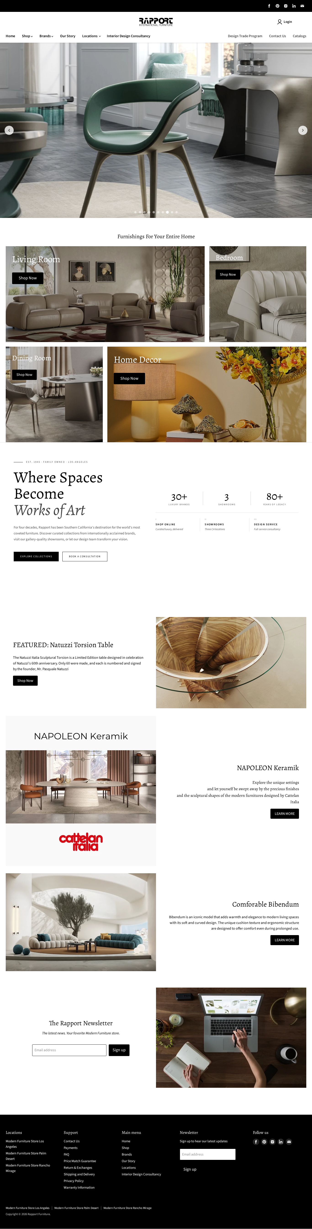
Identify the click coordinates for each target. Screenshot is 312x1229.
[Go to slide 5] (154, 212)
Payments (70, 1147)
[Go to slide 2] (140, 212)
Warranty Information (79, 1187)
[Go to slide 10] (176, 212)
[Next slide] (302, 130)
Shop (26, 36)
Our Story (67, 36)
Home (10, 36)
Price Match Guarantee (80, 1161)
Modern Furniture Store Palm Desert (76, 1208)
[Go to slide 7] (163, 212)
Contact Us (277, 36)
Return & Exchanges (78, 1167)
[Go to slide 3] (144, 212)
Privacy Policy (74, 1181)
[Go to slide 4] (149, 212)
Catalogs (299, 36)
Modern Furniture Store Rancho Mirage (127, 1208)
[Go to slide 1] (135, 212)
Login (288, 21)
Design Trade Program (245, 36)
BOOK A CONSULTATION (84, 556)
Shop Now (25, 680)
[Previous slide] (9, 130)
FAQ (66, 1154)
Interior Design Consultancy (128, 36)
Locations (90, 36)
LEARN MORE (285, 813)
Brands (45, 36)
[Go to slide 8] (167, 212)
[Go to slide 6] (158, 212)
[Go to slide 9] (172, 212)
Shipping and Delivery (79, 1174)
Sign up (119, 1050)
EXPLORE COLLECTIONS (36, 556)
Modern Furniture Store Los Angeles (27, 1208)
